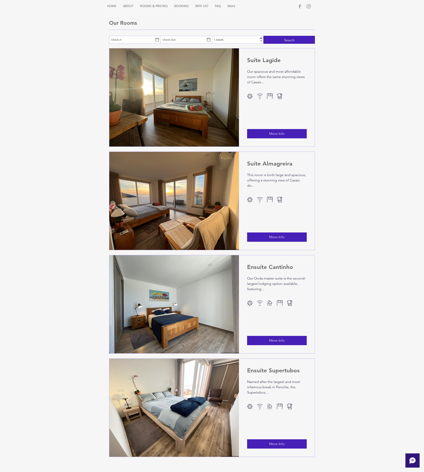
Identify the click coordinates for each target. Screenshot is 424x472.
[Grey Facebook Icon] (300, 6)
